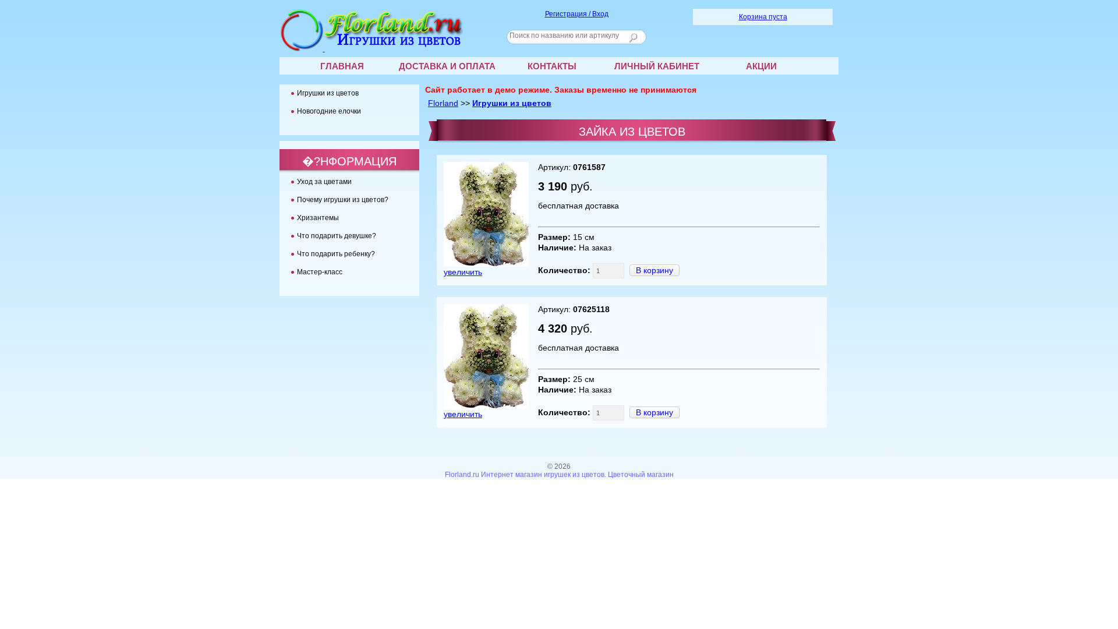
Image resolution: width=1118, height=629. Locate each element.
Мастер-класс (319, 272)
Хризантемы (318, 218)
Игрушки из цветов (511, 103)
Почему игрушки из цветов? (342, 200)
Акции (761, 66)
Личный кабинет (656, 66)
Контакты (552, 66)
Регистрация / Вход (576, 14)
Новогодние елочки (329, 111)
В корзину (654, 270)
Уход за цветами (324, 182)
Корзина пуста (763, 17)
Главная (342, 66)
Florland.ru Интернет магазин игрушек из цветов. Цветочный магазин (559, 475)
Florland (443, 103)
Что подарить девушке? (336, 236)
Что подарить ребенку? (336, 254)
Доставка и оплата (447, 66)
